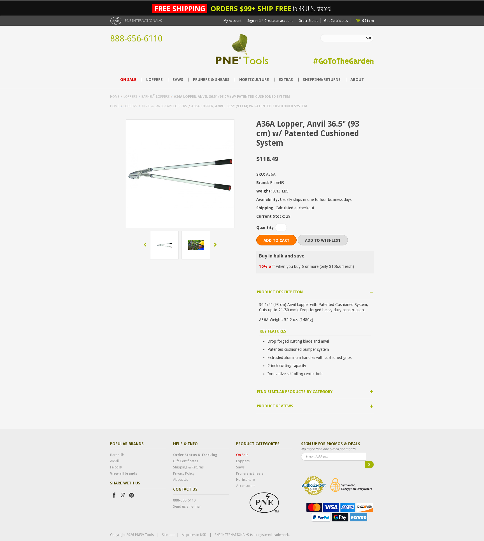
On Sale (128, 80)
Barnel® (117, 455)
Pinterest (131, 495)
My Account (232, 21)
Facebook (114, 495)
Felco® (116, 467)
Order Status (308, 21)
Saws (178, 80)
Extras (286, 80)
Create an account (278, 21)
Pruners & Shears (211, 80)
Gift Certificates (336, 21)
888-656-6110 (136, 38)
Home (114, 97)
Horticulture (254, 80)
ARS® (115, 461)
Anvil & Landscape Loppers (164, 106)
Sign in (252, 21)
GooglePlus (123, 495)
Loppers (154, 80)
